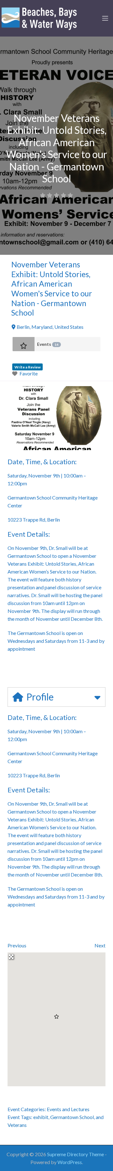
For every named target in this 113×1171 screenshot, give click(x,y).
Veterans (17, 1125)
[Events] (24, 344)
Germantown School (72, 1117)
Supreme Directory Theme (76, 1154)
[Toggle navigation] (105, 18)
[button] (56, 1017)
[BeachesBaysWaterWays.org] (39, 17)
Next (99, 945)
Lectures (80, 1109)
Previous (17, 945)
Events (47, 344)
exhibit (40, 1117)
